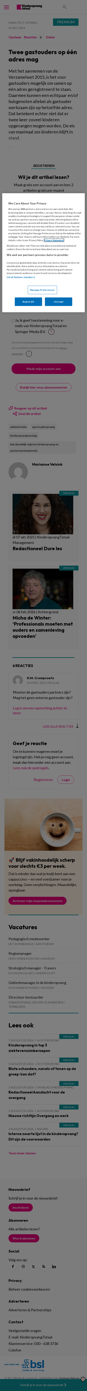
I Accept (59, 301)
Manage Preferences (42, 290)
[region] (43, 252)
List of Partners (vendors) (21, 277)
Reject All (28, 301)
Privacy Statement (54, 240)
